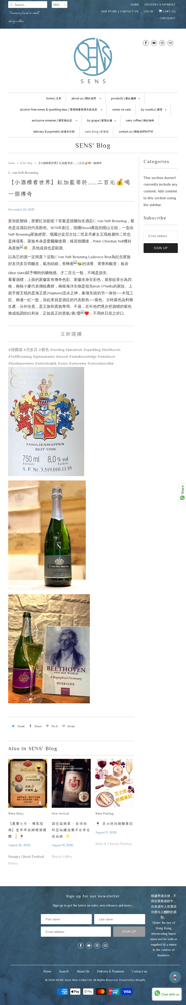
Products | (123, 98)
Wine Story (16, 813)
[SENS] (93, 61)
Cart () (169, 11)
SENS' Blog (93, 145)
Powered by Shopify (132, 980)
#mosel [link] (62, 356)
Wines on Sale (121, 110)
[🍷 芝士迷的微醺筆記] (114, 784)
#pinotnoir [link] (73, 350)
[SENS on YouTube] (154, 43)
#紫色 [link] (44, 350)
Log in (148, 11)
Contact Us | (136, 132)
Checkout (168, 18)
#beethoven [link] (110, 350)
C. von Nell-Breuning (23, 172)
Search (64, 971)
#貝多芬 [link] (30, 350)
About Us (82, 971)
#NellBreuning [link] (20, 356)
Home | (53, 98)
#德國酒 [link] (15, 350)
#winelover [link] (106, 356)
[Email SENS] (170, 43)
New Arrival (60, 813)
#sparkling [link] (91, 350)
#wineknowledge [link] (82, 356)
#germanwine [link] (44, 356)
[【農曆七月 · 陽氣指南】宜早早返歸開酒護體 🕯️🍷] (27, 784)
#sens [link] (63, 363)
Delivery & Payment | (54, 132)
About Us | (83, 98)
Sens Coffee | (140, 121)
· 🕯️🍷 (27, 829)
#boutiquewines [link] (21, 363)
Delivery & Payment (160, 4)
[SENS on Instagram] (162, 43)
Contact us (139, 971)
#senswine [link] (77, 363)
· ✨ (71, 829)
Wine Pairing (104, 813)
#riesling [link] (57, 350)
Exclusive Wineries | (52, 121)
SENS (60, 980)
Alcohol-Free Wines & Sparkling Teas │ (58, 110)
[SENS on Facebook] (146, 43)
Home (135, 4)
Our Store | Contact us (119, 11)
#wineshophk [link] (46, 363)
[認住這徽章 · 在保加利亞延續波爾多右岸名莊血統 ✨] (71, 784)
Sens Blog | (96, 132)
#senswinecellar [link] (100, 363)
